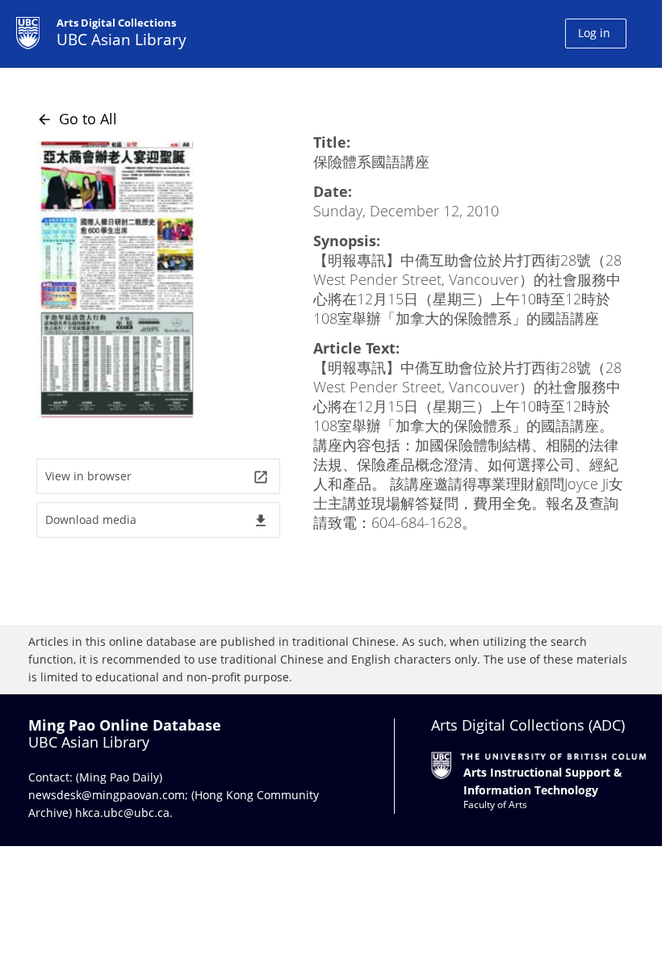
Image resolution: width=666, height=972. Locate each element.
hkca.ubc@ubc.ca (122, 812)
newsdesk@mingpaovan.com (106, 794)
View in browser (157, 476)
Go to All (76, 118)
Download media (157, 520)
